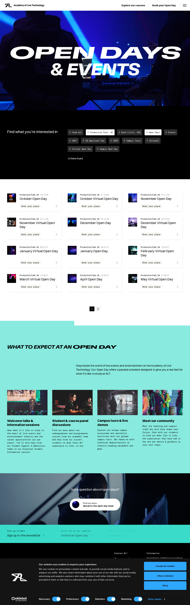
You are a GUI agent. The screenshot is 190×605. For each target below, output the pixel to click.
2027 (74, 140)
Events (171, 132)
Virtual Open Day (81, 149)
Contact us (116, 535)
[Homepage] (24, 5)
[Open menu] (184, 5)
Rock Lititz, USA (130, 132)
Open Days (154, 132)
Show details (154, 599)
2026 (115, 140)
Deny (165, 585)
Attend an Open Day (74, 535)
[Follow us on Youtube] (156, 535)
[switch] (85, 599)
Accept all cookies (165, 566)
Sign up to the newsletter (24, 535)
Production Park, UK (101, 132)
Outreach (154, 140)
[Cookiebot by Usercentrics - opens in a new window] (19, 599)
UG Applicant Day (95, 140)
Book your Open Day (164, 5)
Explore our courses (133, 5)
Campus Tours (133, 140)
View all (77, 132)
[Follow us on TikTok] (180, 535)
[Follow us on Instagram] (162, 535)
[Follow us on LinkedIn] (174, 535)
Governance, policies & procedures (165, 558)
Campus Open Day (109, 149)
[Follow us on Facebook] (168, 535)
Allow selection (165, 576)
